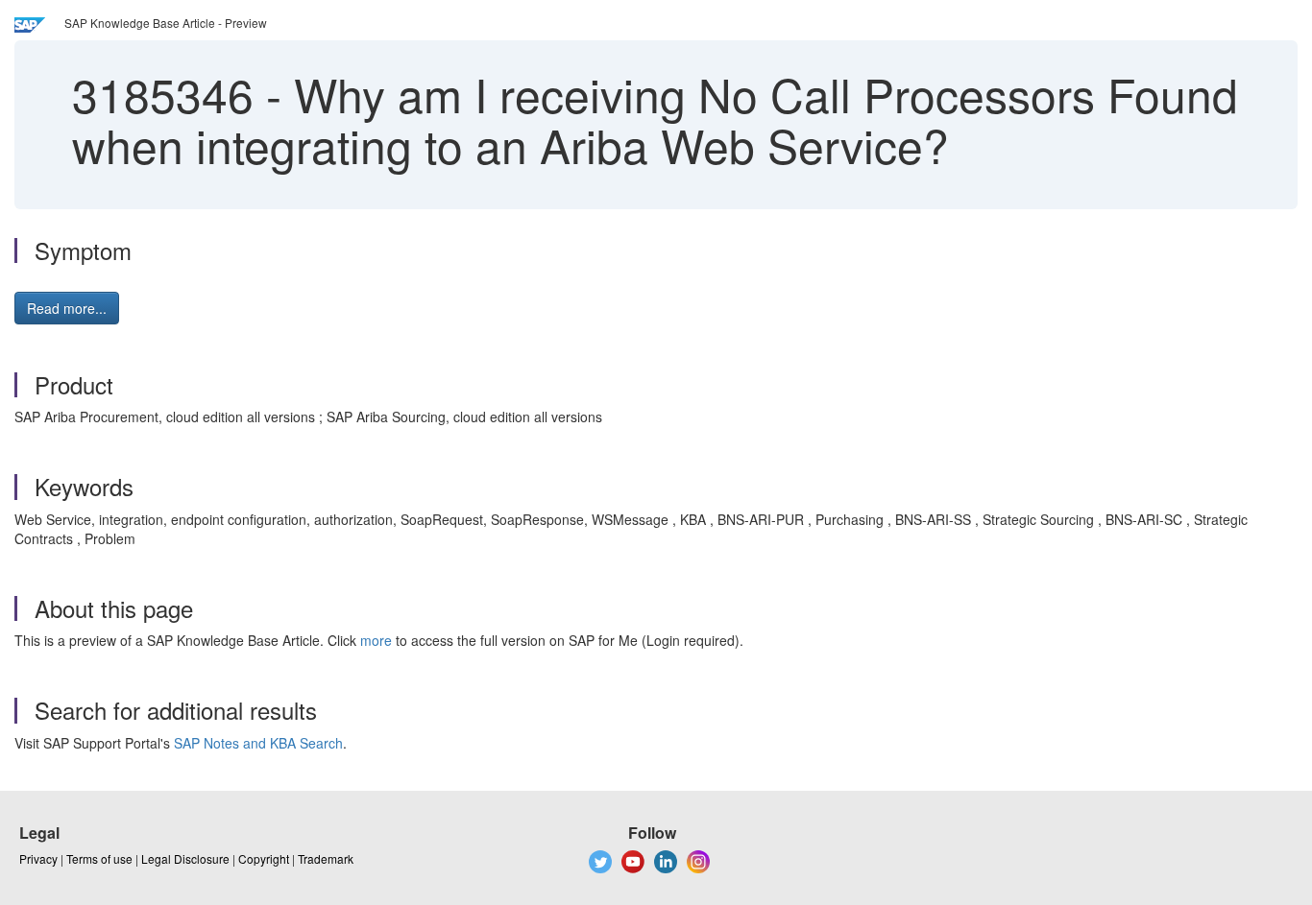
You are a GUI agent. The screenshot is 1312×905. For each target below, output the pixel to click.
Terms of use (99, 858)
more (376, 640)
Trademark (325, 858)
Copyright (263, 858)
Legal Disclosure (185, 858)
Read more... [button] (67, 308)
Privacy (38, 858)
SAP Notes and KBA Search (258, 742)
